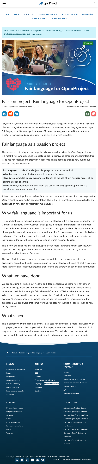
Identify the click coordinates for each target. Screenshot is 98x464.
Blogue (14, 353)
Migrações (88, 14)
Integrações (10, 376)
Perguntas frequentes (14, 411)
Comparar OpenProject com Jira (75, 411)
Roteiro (66, 372)
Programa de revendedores (45, 380)
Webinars (9, 433)
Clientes (38, 376)
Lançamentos (59, 18)
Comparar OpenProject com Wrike (76, 429)
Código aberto (39, 18)
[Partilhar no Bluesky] (16, 113)
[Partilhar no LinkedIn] (4, 113)
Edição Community (13, 384)
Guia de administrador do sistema (76, 383)
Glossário (9, 415)
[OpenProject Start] (48, 3)
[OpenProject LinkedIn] (27, 460)
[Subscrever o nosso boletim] (87, 113)
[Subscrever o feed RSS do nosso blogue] (93, 113)
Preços (8, 373)
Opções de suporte (13, 380)
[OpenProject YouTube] (32, 460)
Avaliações (10, 394)
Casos (17, 14)
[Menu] (4, 3)
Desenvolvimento (70, 386)
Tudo (7, 14)
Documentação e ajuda (14, 408)
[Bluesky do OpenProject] (43, 460)
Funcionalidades (48, 14)
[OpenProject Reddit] (38, 460)
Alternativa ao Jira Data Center (75, 408)
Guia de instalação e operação (74, 379)
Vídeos (8, 419)
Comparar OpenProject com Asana (76, 415)
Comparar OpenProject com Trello (76, 419)
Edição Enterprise (12, 387)
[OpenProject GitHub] (17, 460)
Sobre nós (38, 369)
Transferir (67, 376)
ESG (36, 373)
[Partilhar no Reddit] (10, 113)
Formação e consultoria (14, 426)
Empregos (38, 384)
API (65, 390)
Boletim (38, 391)
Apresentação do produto (15, 369)
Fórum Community (13, 422)
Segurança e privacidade (15, 391)
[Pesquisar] (94, 3)
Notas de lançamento (71, 393)
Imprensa (38, 387)
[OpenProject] (7, 353)
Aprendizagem (70, 14)
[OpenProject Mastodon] (22, 460)
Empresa (29, 14)
